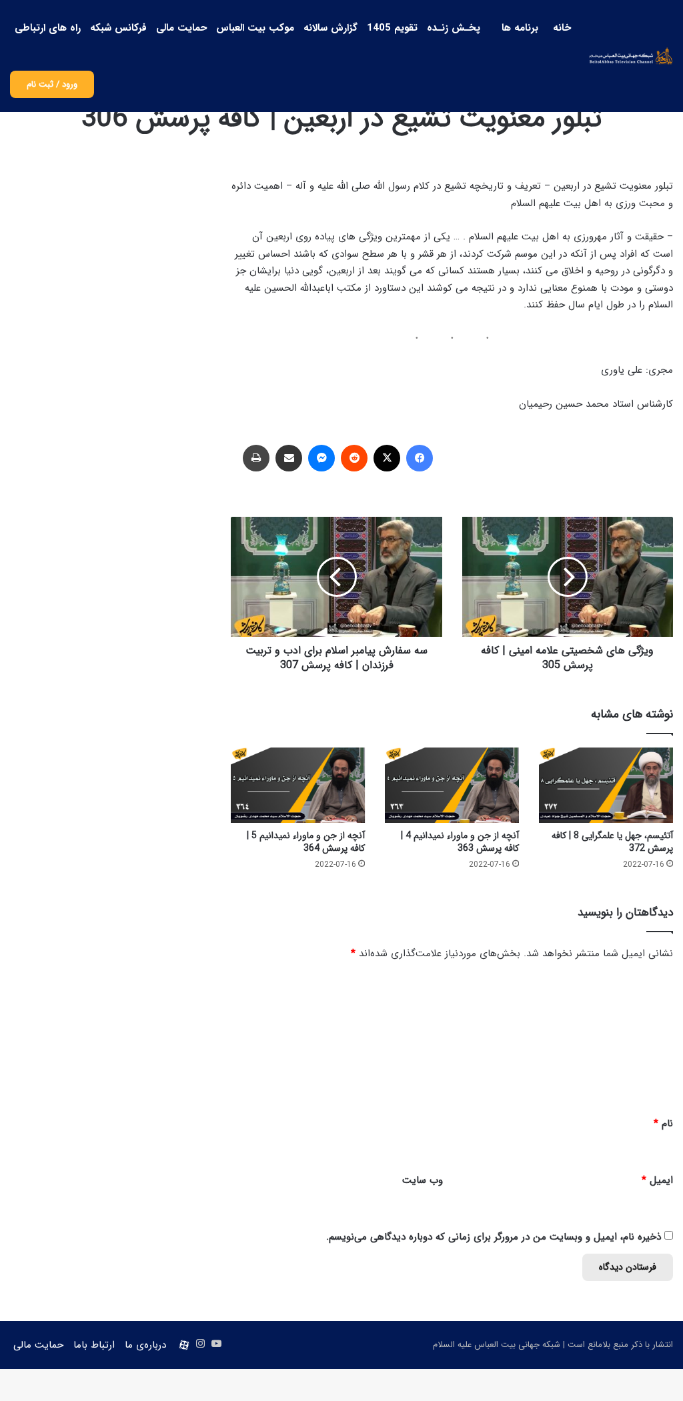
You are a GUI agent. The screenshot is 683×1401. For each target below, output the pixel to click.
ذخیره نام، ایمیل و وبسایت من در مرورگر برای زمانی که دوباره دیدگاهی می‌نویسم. (493, 1237)
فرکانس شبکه (118, 28)
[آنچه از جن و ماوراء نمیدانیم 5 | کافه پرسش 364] (298, 785)
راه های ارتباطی (48, 28)
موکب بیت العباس (255, 28)
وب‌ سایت (422, 1180)
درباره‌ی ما (145, 1345)
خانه (562, 28)
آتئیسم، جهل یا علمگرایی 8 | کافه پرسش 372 (612, 842)
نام (663, 1124)
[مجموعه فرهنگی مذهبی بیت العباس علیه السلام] (631, 55)
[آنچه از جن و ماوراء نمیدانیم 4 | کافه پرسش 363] (452, 785)
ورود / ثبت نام (52, 84)
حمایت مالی (181, 28)
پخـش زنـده (453, 28)
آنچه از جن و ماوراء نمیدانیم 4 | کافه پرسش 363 (460, 842)
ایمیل (657, 1180)
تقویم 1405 (392, 28)
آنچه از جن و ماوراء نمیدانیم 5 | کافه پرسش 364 (306, 842)
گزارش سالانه (330, 28)
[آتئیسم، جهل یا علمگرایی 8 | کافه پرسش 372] (606, 785)
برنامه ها (520, 28)
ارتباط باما (94, 1345)
